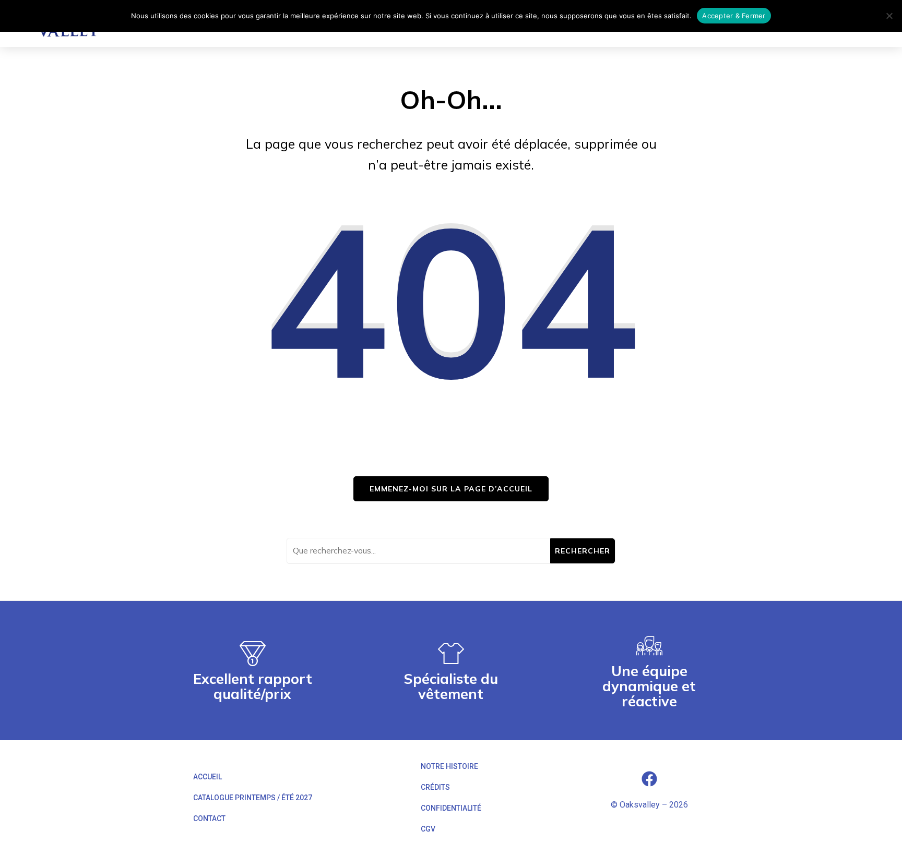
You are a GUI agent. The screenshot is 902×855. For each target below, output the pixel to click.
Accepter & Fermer (733, 15)
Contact (209, 818)
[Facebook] (649, 779)
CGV (428, 829)
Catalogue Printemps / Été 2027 (252, 797)
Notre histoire (449, 766)
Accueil (207, 777)
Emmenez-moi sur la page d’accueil (451, 488)
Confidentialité (451, 808)
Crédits (435, 787)
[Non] (889, 15)
